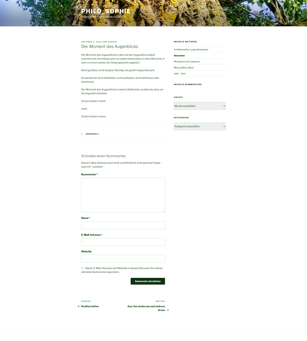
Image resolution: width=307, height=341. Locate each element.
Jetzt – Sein (179, 73)
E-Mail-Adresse (91, 234)
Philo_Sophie (106, 11)
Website (86, 251)
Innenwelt (92, 134)
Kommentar (89, 174)
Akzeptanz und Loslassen (187, 61)
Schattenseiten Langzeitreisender (191, 49)
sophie (112, 42)
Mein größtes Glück (184, 67)
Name (85, 218)
